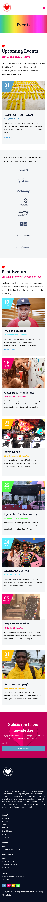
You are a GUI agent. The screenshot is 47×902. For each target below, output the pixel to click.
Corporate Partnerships (10, 864)
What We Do (6, 821)
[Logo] (7, 7)
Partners (5, 828)
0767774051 (6, 880)
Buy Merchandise (8, 861)
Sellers (4, 824)
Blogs (4, 834)
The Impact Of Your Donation (12, 849)
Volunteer (5, 868)
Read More (8, 137)
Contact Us (6, 837)
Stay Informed (23, 748)
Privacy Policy (7, 895)
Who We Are (6, 818)
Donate (4, 846)
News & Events (7, 831)
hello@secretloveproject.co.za (13, 876)
